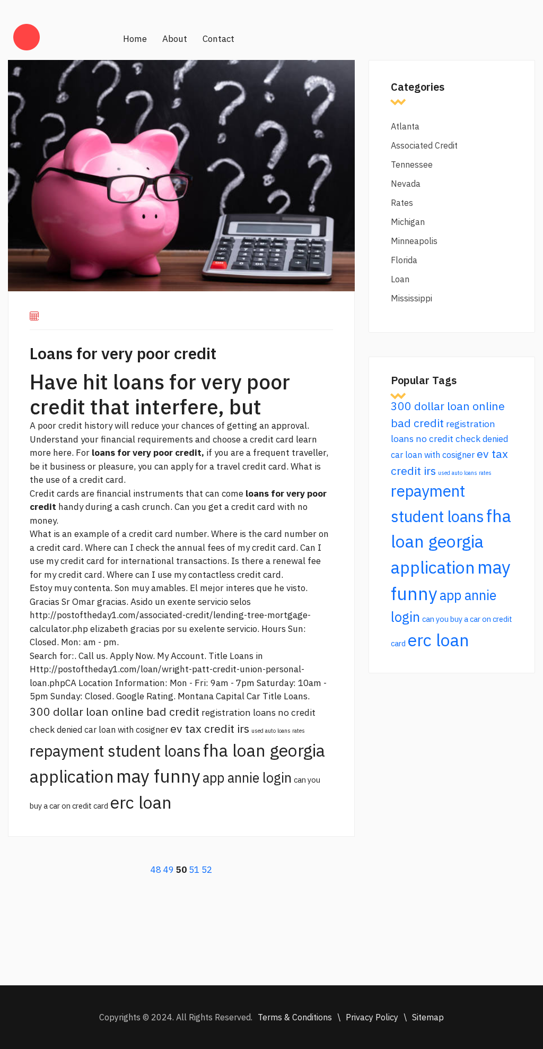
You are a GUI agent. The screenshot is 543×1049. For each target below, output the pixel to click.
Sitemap (428, 1017)
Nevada (406, 183)
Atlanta (405, 126)
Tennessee (412, 164)
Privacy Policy (372, 1017)
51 (194, 869)
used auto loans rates (278, 730)
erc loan (141, 802)
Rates (402, 202)
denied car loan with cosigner (112, 729)
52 (207, 869)
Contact (218, 39)
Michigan (408, 221)
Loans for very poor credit (123, 353)
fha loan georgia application (451, 541)
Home (135, 39)
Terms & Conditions (295, 1017)
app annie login (247, 777)
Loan (400, 279)
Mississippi (411, 298)
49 (168, 869)
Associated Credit (424, 145)
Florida (404, 260)
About (174, 39)
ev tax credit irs (209, 728)
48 (156, 869)
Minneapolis (414, 241)
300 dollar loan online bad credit (114, 711)
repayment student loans (115, 751)
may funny (158, 776)
